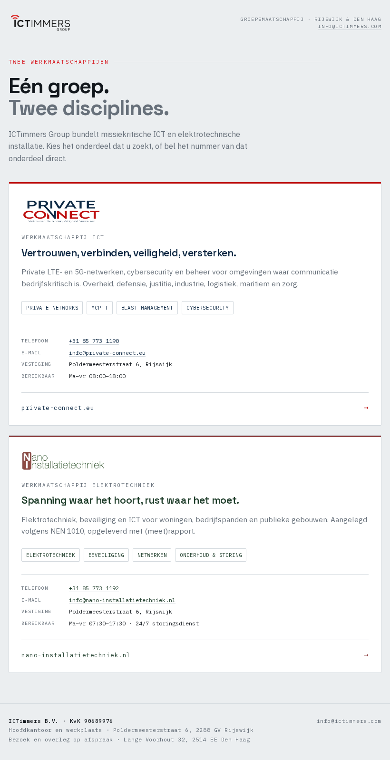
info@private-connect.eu (107, 352)
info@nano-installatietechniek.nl (122, 600)
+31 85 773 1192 (94, 588)
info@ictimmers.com (349, 26)
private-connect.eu (195, 407)
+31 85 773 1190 (94, 340)
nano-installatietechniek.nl (195, 654)
